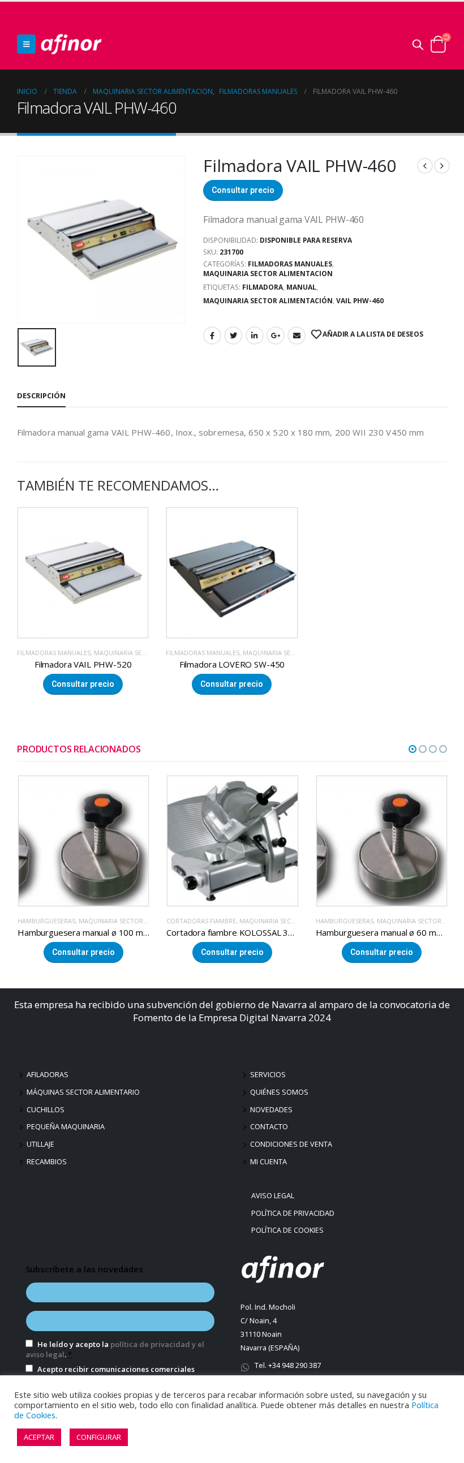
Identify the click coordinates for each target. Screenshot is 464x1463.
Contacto (269, 1126)
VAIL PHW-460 (360, 300)
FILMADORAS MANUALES (290, 264)
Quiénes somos (279, 1092)
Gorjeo (233, 335)
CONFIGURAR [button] (98, 1437)
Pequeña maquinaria (66, 1126)
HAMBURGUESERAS (195, 920)
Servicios (268, 1074)
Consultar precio (243, 190)
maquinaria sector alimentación (268, 300)
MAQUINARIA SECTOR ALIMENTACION (268, 273)
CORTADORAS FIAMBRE (52, 920)
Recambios (47, 1162)
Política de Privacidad (294, 1213)
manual (301, 287)
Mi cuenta (268, 1162)
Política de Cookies (289, 1230)
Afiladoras (47, 1074)
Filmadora (262, 287)
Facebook (212, 335)
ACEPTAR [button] (39, 1437)
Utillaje (40, 1144)
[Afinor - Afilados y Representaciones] (71, 44)
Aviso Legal (274, 1195)
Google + (276, 335)
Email (296, 335)
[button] (412, 749)
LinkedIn (255, 335)
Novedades (271, 1110)
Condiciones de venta (291, 1144)
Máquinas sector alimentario (83, 1092)
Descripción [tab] (41, 395)
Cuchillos (46, 1110)
